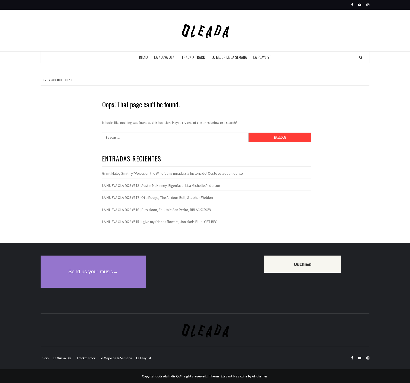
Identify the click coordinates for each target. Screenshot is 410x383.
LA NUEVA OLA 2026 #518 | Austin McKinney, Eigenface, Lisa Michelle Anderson (161, 185)
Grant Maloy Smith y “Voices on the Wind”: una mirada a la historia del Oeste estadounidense (172, 173)
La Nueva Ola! (164, 57)
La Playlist (262, 57)
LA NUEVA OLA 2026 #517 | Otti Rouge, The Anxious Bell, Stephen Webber (157, 197)
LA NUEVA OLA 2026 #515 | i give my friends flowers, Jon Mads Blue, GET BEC (159, 221)
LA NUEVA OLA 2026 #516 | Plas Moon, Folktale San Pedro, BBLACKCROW (156, 209)
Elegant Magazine (234, 376)
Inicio (143, 57)
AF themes (260, 376)
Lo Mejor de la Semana (229, 57)
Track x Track (193, 57)
